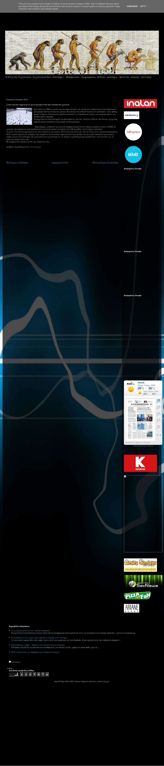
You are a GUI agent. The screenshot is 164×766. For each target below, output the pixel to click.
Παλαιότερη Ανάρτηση (105, 162)
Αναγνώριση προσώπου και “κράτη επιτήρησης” (30, 630)
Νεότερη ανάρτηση (17, 162)
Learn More (132, 6)
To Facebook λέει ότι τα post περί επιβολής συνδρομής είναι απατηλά (39, 637)
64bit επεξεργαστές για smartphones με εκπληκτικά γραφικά (35, 652)
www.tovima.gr (35, 147)
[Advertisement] (89, 20)
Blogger (106, 681)
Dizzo (94, 681)
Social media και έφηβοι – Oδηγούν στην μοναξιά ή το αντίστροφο (37, 645)
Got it (143, 6)
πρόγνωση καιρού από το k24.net (143, 446)
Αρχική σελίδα (60, 162)
